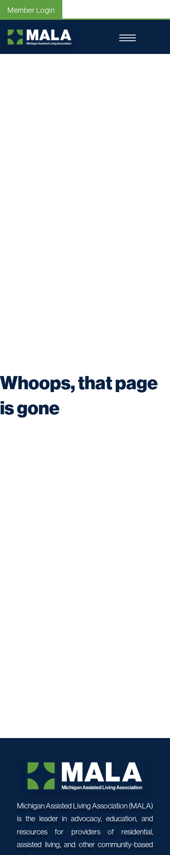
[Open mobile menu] (127, 38)
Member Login (30, 10)
